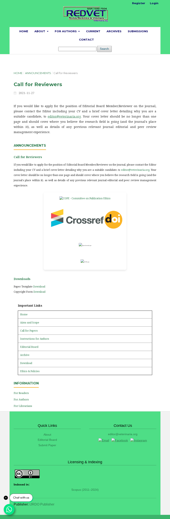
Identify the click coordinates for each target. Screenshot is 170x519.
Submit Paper (47, 445)
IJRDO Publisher (41, 504)
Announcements (38, 73)
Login (154, 3)
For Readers (21, 393)
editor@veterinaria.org (64, 116)
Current (93, 31)
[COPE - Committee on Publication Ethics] (85, 198)
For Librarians (23, 406)
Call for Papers (29, 330)
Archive (24, 355)
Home (23, 31)
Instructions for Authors (34, 339)
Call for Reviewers (28, 157)
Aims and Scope (29, 322)
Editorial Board (29, 347)
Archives (114, 31)
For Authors (66, 31)
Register (138, 3)
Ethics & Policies (30, 371)
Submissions (138, 31)
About (40, 31)
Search (104, 48)
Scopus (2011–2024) (85, 489)
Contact (86, 39)
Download (39, 286)
